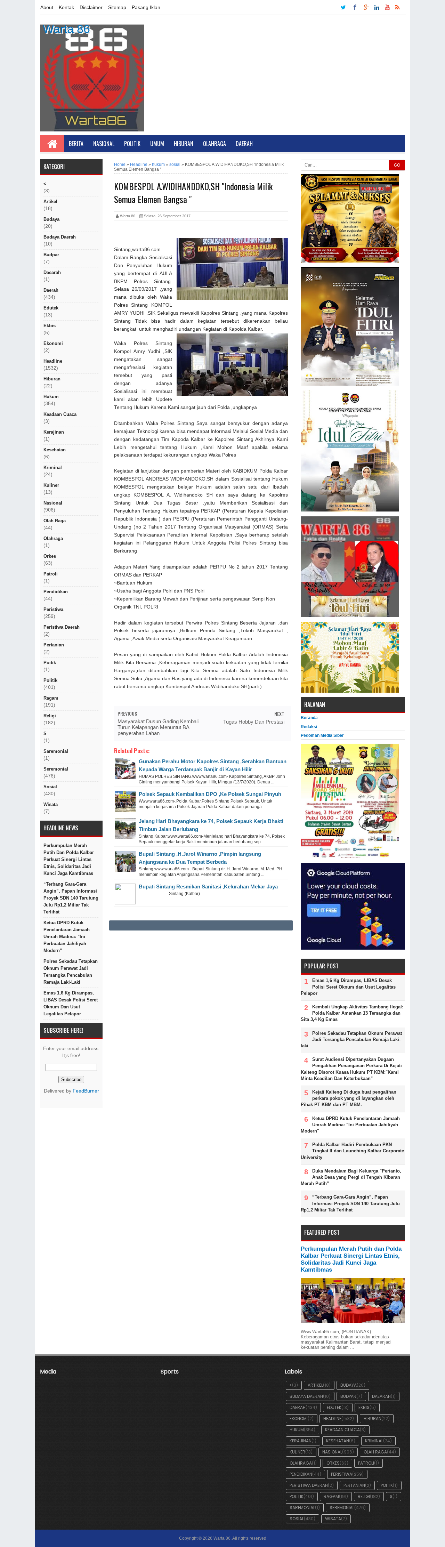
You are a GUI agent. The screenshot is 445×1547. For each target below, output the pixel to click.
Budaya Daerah (59, 237)
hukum (51, 396)
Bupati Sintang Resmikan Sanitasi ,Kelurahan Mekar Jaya (208, 886)
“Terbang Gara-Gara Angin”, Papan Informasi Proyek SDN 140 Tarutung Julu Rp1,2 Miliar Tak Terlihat (70, 897)
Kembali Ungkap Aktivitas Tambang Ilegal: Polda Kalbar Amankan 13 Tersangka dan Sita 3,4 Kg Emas (352, 1013)
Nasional (103, 143)
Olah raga (54, 520)
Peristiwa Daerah (61, 627)
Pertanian (53, 644)
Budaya (51, 219)
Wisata (50, 804)
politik (50, 680)
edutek (50, 308)
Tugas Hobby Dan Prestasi (253, 722)
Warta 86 (66, 28)
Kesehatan (54, 449)
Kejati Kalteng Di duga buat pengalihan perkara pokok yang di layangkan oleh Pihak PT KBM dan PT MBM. (348, 1098)
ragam (50, 698)
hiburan (51, 378)
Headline (52, 361)
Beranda (309, 717)
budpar (51, 254)
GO (397, 165)
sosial (50, 786)
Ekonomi (53, 343)
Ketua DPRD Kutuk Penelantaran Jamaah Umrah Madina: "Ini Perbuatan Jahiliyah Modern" (66, 936)
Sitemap (117, 7)
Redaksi (309, 726)
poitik (49, 662)
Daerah (244, 143)
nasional (52, 503)
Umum (157, 143)
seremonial (55, 769)
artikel (50, 201)
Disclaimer (91, 7)
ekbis (49, 325)
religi (49, 715)
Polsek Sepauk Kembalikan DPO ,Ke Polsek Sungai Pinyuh (210, 794)
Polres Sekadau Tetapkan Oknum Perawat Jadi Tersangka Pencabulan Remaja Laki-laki (70, 972)
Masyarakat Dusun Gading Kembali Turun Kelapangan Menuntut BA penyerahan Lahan (158, 727)
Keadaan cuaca (59, 414)
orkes (49, 556)
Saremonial (55, 751)
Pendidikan (55, 591)
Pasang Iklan (146, 7)
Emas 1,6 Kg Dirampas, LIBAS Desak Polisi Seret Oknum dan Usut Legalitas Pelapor (70, 1003)
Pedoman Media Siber (322, 735)
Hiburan (183, 143)
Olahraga (214, 143)
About (46, 7)
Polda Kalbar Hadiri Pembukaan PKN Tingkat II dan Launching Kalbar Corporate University (352, 1151)
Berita (76, 143)
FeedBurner (86, 1091)
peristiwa (53, 609)
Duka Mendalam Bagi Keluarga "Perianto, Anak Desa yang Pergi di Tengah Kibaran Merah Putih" (351, 1177)
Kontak (66, 7)
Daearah (52, 272)
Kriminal (52, 467)
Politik (132, 143)
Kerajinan (53, 432)
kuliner (51, 485)
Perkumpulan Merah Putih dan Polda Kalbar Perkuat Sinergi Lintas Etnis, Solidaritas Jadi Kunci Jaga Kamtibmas (68, 859)
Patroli (50, 574)
